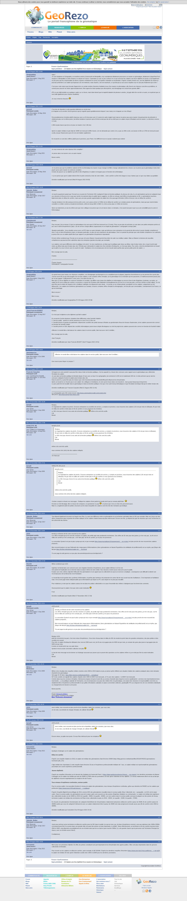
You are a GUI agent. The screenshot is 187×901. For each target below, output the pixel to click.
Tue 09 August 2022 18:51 (34, 744)
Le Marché (105, 27)
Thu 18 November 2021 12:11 (35, 603)
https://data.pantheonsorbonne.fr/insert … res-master (119, 774)
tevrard (29, 109)
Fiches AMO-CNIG (50, 883)
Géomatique (118, 883)
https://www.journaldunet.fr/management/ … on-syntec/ (111, 541)
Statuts (98, 892)
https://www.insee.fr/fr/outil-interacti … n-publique (74, 788)
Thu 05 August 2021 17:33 (34, 217)
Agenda (46, 879)
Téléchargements (49, 888)
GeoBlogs (117, 888)
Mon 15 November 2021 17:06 (35, 422)
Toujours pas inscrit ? (142, 6)
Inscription (55, 37)
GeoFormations (62, 66)
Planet (59, 32)
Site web (29, 229)
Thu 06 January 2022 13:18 (34, 720)
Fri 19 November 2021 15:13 (35, 664)
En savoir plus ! (163, 2)
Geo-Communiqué (85, 881)
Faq (40, 37)
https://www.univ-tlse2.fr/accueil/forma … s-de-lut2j (143, 850)
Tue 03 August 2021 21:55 (34, 146)
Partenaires (100, 888)
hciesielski (30, 747)
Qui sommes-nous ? (103, 881)
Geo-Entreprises (84, 879)
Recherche (46, 37)
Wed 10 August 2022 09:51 (34, 817)
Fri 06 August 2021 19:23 (34, 307)
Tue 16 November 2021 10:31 (35, 513)
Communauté (36, 27)
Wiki (50, 32)
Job (115, 881)
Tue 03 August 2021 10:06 (34, 71)
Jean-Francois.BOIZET (34, 310)
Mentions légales (147, 888)
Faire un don (147, 885)
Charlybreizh (31, 220)
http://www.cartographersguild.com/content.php (91, 393)
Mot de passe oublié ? (155, 6)
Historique (99, 890)
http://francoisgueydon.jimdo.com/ (69, 394)
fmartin (29, 564)
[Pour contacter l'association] (154, 28)
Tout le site (118, 879)
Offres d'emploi (66, 879)
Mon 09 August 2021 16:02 (34, 349)
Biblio (45, 881)
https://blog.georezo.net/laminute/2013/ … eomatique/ (82, 675)
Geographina (31, 75)
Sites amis (71, 32)
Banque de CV (66, 881)
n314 (28, 534)
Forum (28, 37)
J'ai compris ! (151, 2)
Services (117, 885)
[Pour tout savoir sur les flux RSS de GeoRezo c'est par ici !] (157, 28)
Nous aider (100, 883)
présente (113, 62)
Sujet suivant (108, 69)
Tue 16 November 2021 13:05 (35, 530)
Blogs (41, 32)
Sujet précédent (57, 69)
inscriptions (78, 62)
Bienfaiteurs (100, 885)
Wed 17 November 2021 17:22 (35, 561)
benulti (28, 405)
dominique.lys (31, 353)
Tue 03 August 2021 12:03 (34, 106)
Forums (30, 32)
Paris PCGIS (48, 885)
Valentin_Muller (32, 190)
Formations (65, 883)
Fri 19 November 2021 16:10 (35, 704)
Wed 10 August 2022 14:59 (34, 841)
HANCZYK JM (31, 426)
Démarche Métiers (67, 885)
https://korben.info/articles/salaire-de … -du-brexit (71, 549)
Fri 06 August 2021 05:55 (34, 271)
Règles (34, 37)
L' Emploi (82, 27)
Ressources (59, 27)
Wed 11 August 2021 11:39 (34, 369)
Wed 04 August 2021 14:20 (34, 187)
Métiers (29, 667)
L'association (100, 879)
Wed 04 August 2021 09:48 (34, 165)
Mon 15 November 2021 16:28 (35, 402)
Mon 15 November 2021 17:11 (35, 463)
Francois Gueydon (33, 372)
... (115, 890)
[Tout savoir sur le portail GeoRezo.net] (161, 28)
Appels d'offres (84, 883)
